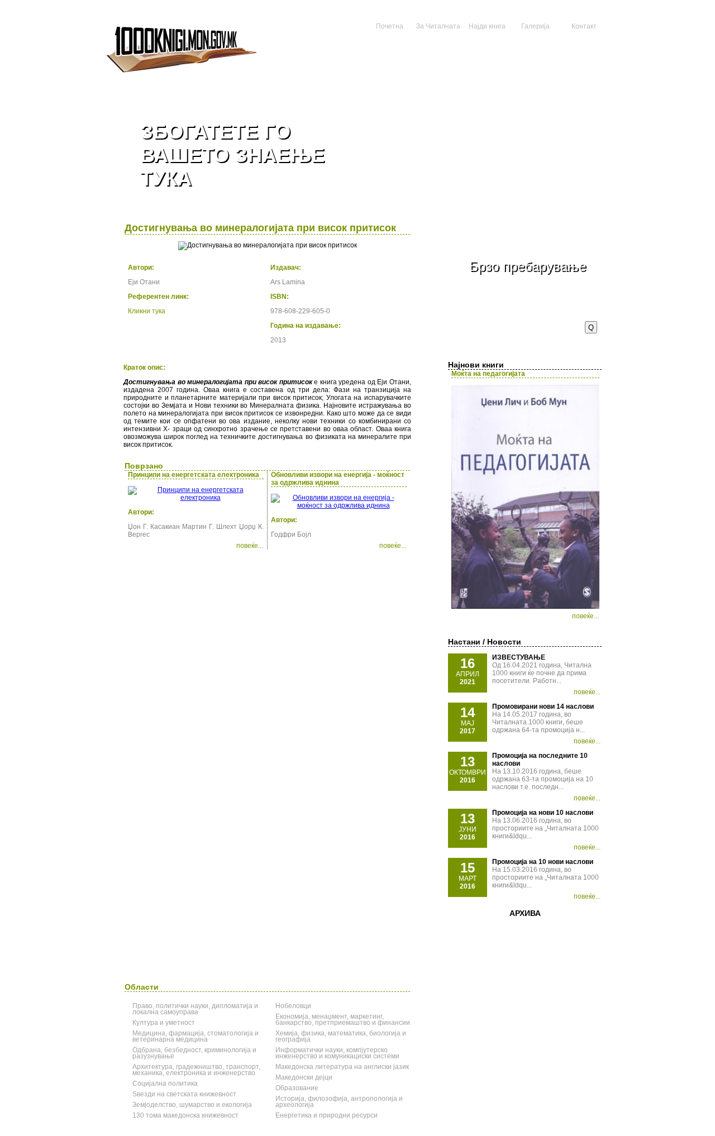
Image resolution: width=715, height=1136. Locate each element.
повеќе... (585, 616)
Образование (296, 1088)
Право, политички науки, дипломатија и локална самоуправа (195, 1009)
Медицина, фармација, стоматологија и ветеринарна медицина (195, 1036)
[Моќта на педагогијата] (525, 606)
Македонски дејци (303, 1077)
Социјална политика (165, 1083)
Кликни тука (146, 311)
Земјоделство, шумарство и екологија (192, 1105)
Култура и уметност (163, 1023)
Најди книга (487, 26)
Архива (525, 913)
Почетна (389, 26)
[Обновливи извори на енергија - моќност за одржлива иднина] (339, 505)
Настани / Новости (484, 641)
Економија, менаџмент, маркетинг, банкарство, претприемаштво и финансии (342, 1020)
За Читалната (438, 26)
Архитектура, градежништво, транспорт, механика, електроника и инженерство (196, 1070)
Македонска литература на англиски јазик (342, 1067)
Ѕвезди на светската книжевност (184, 1094)
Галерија (535, 26)
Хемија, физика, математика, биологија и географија (340, 1036)
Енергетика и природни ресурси (326, 1115)
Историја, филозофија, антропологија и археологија (339, 1102)
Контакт (584, 26)
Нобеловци (293, 1006)
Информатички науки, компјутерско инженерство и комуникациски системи (337, 1053)
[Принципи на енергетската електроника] (196, 498)
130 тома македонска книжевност (185, 1115)
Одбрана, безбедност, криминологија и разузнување (194, 1053)
